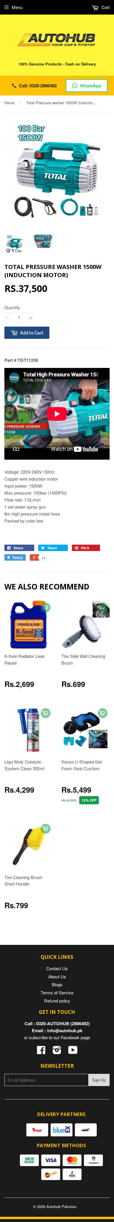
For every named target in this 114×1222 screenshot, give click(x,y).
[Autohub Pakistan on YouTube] (72, 1052)
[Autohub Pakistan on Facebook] (41, 1052)
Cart (105, 7)
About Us (57, 976)
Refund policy (57, 1001)
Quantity (12, 307)
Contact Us (57, 968)
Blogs (57, 984)
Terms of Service (57, 992)
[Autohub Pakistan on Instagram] (57, 1052)
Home (9, 102)
